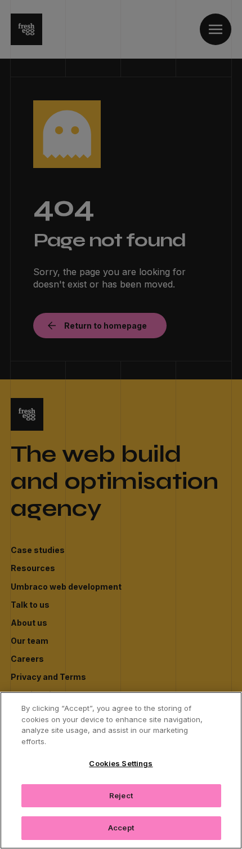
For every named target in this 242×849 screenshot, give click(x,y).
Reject (121, 795)
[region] (121, 770)
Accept (121, 827)
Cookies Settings (121, 763)
